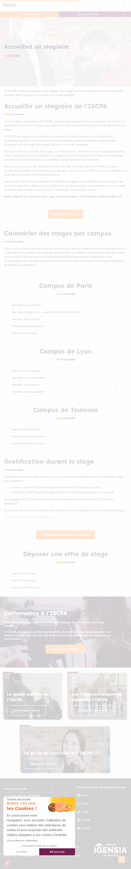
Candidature (31, 14)
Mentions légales (26, 855)
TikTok (85, 812)
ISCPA (85, 795)
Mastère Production (25, 333)
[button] (121, 859)
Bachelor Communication (29, 377)
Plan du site (10, 855)
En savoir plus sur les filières (22, 796)
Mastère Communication (28, 326)
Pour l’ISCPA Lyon (24, 580)
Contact (77, 855)
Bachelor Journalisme (26, 305)
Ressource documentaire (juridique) (65, 535)
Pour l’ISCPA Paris (24, 573)
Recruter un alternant (65, 649)
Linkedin (86, 820)
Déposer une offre (65, 214)
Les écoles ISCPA (15, 789)
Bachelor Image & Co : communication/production (45, 312)
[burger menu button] (125, 6)
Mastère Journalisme (25, 319)
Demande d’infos (89, 14)
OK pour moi (57, 851)
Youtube (86, 828)
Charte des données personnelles (54, 855)
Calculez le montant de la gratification (30, 517)
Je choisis (21, 851)
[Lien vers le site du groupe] (110, 849)
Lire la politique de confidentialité (22, 840)
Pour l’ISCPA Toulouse (26, 587)
